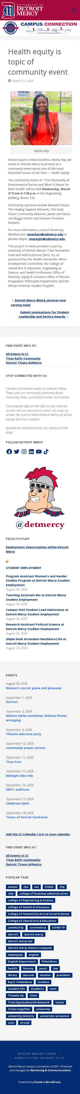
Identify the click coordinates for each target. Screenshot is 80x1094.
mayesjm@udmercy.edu (47, 239)
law (55, 968)
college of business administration (43, 893)
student (43, 982)
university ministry (21, 1016)
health (12, 968)
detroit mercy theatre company (30, 948)
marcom (28, 975)
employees (15, 955)
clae (11, 893)
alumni (12, 887)
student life (16, 988)
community (16, 927)
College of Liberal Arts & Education (32, 921)
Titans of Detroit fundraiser (27, 817)
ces (36, 887)
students (37, 988)
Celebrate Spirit (17, 803)
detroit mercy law (20, 941)
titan (33, 995)
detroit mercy (33, 934)
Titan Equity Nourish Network (28, 1002)
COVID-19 (58, 927)
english (34, 955)
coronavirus (38, 927)
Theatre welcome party (23, 734)
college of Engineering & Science (30, 900)
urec (11, 1022)
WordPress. (53, 1082)
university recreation (54, 1016)
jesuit (43, 968)
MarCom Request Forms (37, 1053)
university (43, 1009)
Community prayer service (25, 748)
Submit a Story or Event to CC (40, 1057)
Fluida (37, 1082)
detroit (13, 934)
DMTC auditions (18, 789)
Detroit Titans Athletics (24, 363)
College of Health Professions (28, 907)
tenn (53, 988)
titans (59, 1002)
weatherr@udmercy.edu (45, 234)
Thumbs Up (16, 995)
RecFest (12, 702)
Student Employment (23, 568)
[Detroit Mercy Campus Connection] (22, 10)
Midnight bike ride (19, 776)
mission (45, 975)
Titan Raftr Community (23, 358)
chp (62, 887)
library (12, 975)
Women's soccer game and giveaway (34, 688)
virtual (24, 1022)
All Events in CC (17, 354)
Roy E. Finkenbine (20, 982)
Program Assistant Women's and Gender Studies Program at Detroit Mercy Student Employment (38, 580)
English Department (22, 961)
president (63, 975)
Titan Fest (13, 762)
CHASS (49, 887)
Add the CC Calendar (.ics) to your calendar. (38, 834)
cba (25, 887)
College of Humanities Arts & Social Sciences (38, 914)
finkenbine (49, 961)
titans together (19, 1009)
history (28, 968)
